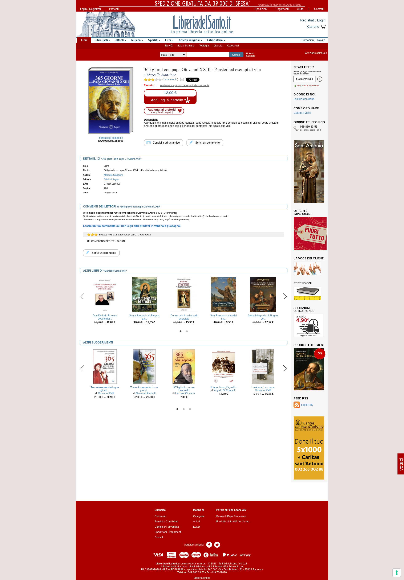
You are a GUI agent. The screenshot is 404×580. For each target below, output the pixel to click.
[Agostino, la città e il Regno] (309, 369)
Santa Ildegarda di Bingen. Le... (263, 317)
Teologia (204, 45)
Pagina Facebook (209, 544)
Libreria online (202, 577)
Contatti (319, 9)
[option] (105, 301)
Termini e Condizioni (166, 521)
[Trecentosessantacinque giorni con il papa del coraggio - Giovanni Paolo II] (144, 366)
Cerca (236, 54)
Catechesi (233, 45)
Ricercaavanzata (250, 54)
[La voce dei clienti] (307, 268)
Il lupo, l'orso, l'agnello (223, 387)
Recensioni (303, 283)
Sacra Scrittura (185, 45)
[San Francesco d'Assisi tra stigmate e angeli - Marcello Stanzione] (223, 294)
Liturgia (218, 45)
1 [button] (180, 331)
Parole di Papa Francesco (231, 516)
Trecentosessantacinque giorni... (105, 389)
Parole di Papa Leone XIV (231, 510)
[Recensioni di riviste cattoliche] (307, 293)
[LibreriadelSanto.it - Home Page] (202, 24)
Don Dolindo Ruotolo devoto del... (105, 317)
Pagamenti (282, 9)
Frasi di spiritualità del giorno (232, 521)
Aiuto (300, 9)
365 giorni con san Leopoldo (184, 389)
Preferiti (114, 9)
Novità (169, 45)
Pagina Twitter (217, 544)
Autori (196, 521)
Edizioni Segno (111, 179)
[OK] (319, 79)
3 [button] (190, 409)
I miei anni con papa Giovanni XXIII (263, 389)
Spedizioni (261, 9)
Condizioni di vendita (167, 526)
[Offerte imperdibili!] (312, 233)
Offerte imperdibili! (303, 212)
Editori (197, 526)
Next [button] (284, 296)
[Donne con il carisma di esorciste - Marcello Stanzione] (184, 294)
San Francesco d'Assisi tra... (223, 317)
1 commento (170, 79)
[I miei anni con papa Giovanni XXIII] (263, 366)
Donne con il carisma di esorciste (183, 317)
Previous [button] (82, 296)
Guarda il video (302, 112)
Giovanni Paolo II (145, 393)
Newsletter (304, 67)
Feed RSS (301, 398)
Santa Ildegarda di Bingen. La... (144, 317)
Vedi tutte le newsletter (308, 85)
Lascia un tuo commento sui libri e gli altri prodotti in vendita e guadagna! (132, 225)
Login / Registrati (90, 9)
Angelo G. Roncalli (224, 390)
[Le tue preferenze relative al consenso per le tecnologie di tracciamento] (397, 573)
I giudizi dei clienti (304, 99)
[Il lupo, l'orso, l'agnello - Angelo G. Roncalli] (223, 366)
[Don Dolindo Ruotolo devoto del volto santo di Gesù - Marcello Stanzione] (105, 294)
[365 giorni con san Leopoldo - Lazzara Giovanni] (184, 366)
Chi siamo (160, 516)
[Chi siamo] (106, 24)
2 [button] (187, 331)
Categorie (199, 516)
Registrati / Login (313, 20)
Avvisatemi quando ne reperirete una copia (182, 85)
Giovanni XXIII (106, 393)
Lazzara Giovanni (185, 393)
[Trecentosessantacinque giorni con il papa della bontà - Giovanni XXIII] (105, 366)
